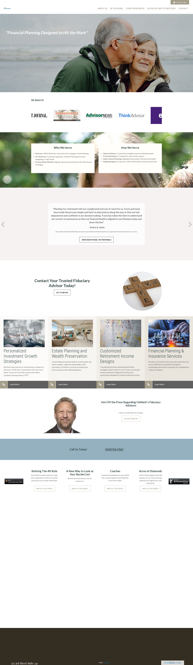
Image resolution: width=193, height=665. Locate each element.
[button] (183, 8)
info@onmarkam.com (70, 2)
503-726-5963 (52, 2)
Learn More (14, 384)
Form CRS (106, 662)
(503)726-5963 (114, 449)
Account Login (181, 2)
